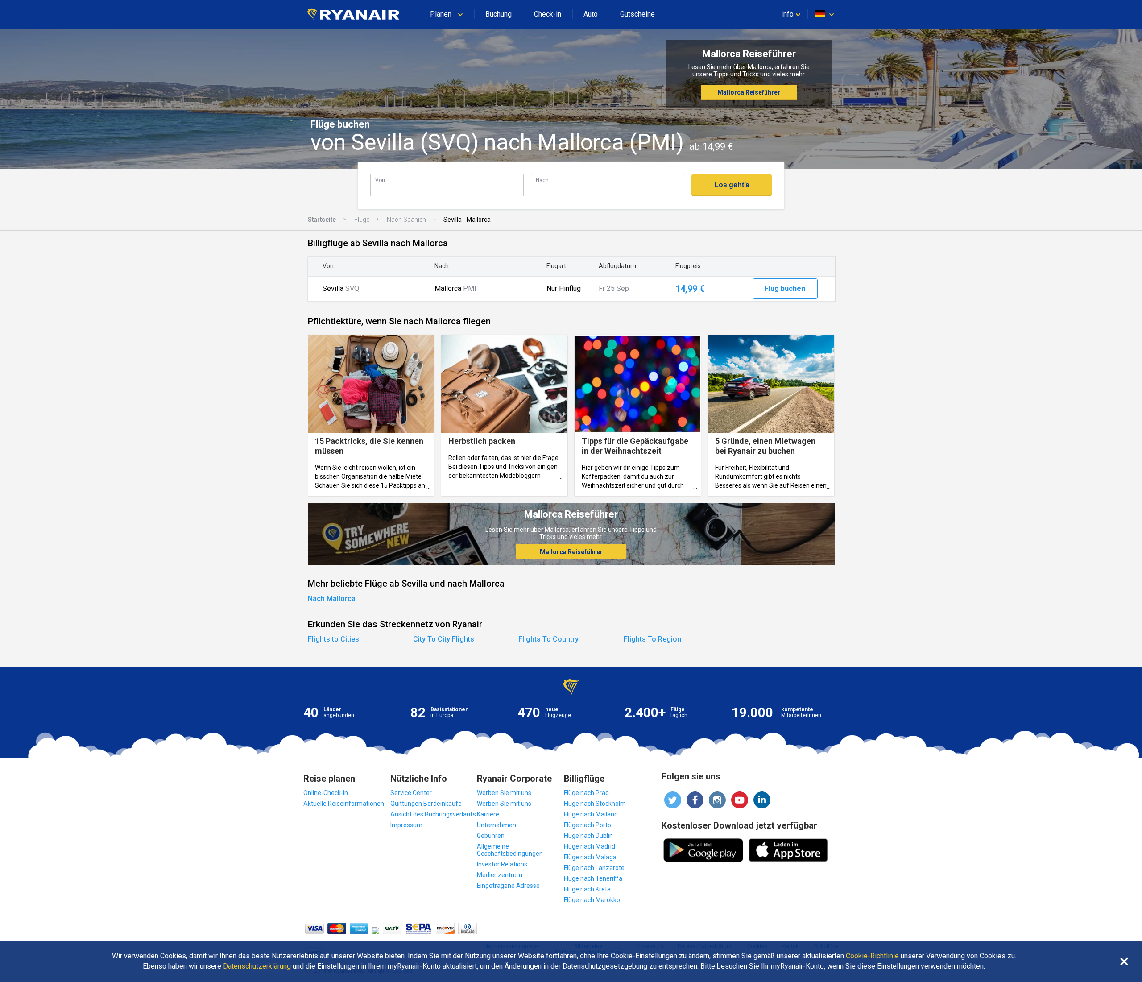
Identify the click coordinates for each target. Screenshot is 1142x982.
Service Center (411, 792)
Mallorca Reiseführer (748, 92)
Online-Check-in (325, 792)
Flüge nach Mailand (591, 814)
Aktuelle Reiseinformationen (343, 803)
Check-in (547, 14)
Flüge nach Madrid (589, 846)
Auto (590, 14)
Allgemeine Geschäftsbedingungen (510, 850)
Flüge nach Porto (587, 825)
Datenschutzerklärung (257, 966)
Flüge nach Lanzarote (594, 867)
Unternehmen (496, 825)
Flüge (361, 219)
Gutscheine (637, 14)
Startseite (322, 219)
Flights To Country (548, 639)
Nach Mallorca (332, 598)
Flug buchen (785, 288)
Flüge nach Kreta (587, 889)
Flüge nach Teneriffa (593, 878)
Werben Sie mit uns (504, 792)
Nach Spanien (406, 219)
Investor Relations (502, 864)
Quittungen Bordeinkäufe (426, 803)
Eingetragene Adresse (508, 885)
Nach (542, 180)
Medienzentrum (499, 874)
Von (380, 180)
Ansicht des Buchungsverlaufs (433, 814)
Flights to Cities (333, 639)
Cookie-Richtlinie (872, 956)
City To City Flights (443, 639)
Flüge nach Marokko (592, 899)
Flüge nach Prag (586, 792)
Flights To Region (652, 639)
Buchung (498, 14)
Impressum (406, 825)
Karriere (488, 814)
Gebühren (491, 835)
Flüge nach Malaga (590, 857)
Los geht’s (731, 185)
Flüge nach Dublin (588, 835)
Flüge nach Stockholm (595, 803)
